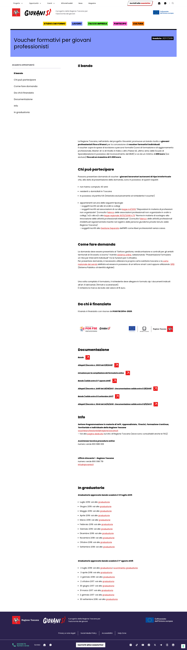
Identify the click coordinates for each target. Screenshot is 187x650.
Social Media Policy (89, 633)
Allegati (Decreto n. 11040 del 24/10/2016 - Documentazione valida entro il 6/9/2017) (115, 404)
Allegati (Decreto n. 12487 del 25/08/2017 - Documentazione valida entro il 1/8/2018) (115, 389)
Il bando (18, 73)
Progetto (16, 3)
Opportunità (33, 3)
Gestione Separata (110, 228)
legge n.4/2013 (129, 209)
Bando (83, 358)
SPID (172, 264)
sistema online (124, 254)
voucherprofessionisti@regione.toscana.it (98, 430)
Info (16, 105)
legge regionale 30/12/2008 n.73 (119, 215)
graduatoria (106, 568)
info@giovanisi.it (86, 464)
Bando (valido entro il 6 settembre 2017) (95, 397)
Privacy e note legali (66, 633)
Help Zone (122, 633)
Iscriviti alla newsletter (90, 644)
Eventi (50, 3)
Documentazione (23, 99)
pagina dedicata (95, 433)
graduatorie (104, 502)
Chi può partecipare (25, 79)
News (80, 3)
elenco (111, 212)
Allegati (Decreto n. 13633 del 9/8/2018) (95, 365)
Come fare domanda (25, 86)
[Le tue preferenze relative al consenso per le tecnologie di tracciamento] (183, 646)
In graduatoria (22, 112)
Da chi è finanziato (24, 92)
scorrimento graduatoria (126, 568)
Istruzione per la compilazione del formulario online (101, 373)
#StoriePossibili (67, 3)
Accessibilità (107, 633)
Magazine (92, 3)
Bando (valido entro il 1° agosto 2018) (94, 381)
